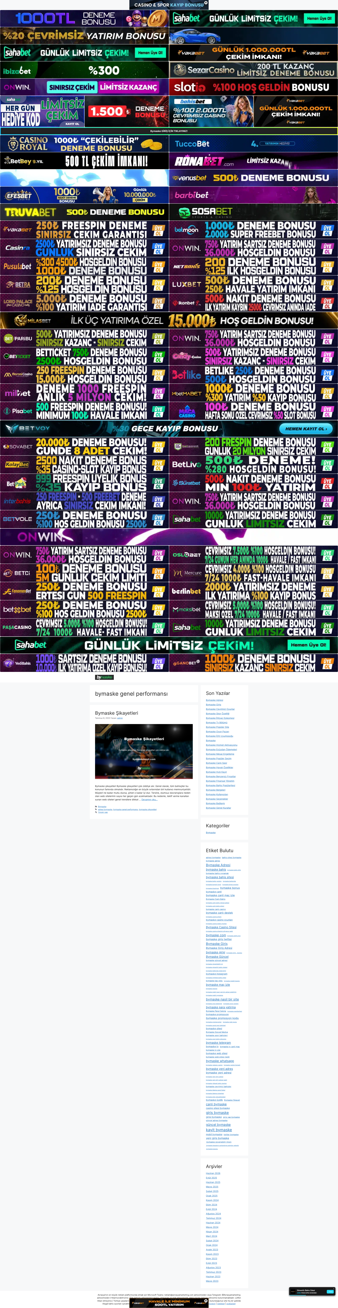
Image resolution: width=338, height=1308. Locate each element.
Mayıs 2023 (212, 1281)
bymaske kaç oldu (214, 981)
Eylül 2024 (211, 1209)
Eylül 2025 (211, 1177)
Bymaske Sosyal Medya (217, 1032)
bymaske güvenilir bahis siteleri (216, 967)
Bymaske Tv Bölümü (216, 722)
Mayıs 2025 (212, 1186)
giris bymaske (217, 1112)
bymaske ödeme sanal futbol (215, 1090)
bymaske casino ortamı (213, 917)
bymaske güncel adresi (216, 960)
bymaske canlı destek (219, 912)
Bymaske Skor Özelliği (217, 713)
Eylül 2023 (211, 1263)
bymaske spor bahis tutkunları (216, 1039)
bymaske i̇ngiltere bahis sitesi (216, 978)
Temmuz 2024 (213, 1218)
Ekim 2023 (211, 1258)
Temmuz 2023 (213, 1272)
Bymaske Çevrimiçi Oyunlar (220, 709)
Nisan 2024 (212, 1231)
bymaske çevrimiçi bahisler (218, 1086)
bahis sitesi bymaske (231, 857)
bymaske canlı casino (216, 909)
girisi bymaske (214, 1117)
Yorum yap (103, 812)
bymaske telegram (218, 1042)
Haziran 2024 (213, 1222)
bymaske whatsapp (220, 1061)
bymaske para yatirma (221, 1007)
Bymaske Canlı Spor (216, 763)
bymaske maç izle (218, 984)
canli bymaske (216, 1104)
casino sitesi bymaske (218, 1108)
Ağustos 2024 (213, 1213)
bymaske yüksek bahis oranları (216, 1083)
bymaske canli (214, 891)
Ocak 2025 (211, 1195)
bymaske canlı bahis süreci (215, 906)
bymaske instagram (216, 973)
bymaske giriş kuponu (234, 953)
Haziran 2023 (213, 1276)
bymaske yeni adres (219, 1068)
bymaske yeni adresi (218, 1072)
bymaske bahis (216, 869)
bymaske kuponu (212, 1149)
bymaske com (216, 935)
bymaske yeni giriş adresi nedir (216, 1080)
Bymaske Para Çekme (216, 1011)
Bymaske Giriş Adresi (219, 948)
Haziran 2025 (213, 1182)
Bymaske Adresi (214, 700)
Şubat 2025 (212, 1191)
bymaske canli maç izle (220, 895)
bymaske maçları (211, 988)
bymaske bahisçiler (229, 881)
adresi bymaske (105, 809)
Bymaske (102, 806)
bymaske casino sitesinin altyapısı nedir (219, 931)
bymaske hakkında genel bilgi (216, 971)
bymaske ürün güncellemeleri (216, 1097)
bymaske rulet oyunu (230, 1022)
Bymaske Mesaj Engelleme (220, 754)
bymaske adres (213, 861)
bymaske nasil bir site (222, 999)
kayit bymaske (219, 1129)
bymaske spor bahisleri (217, 1035)
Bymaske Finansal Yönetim (220, 781)
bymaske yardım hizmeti (232, 1065)
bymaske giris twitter (219, 939)
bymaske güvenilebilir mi (214, 964)
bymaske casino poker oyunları (216, 924)
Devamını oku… (150, 799)
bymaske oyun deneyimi (214, 1004)
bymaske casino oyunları (219, 919)
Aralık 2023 (212, 1249)
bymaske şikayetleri (148, 809)
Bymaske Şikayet (232, 1100)
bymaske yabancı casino (214, 1065)
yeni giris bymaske (217, 1138)
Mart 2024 (211, 1236)
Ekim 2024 (211, 1204)
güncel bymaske (218, 1125)
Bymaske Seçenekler (217, 799)
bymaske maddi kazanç (232, 981)
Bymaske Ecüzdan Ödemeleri (221, 749)
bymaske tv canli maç (230, 1046)
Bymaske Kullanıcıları (217, 794)
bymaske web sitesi (216, 1053)
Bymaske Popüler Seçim (218, 758)
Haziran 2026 (213, 1173)
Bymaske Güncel (217, 956)
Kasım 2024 (212, 1200)
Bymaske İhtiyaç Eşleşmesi (220, 718)
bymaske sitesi (214, 1028)
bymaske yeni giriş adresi (214, 1077)
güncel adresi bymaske (216, 1120)
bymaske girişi (215, 952)
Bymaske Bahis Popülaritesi (220, 785)
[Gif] (169, 320)
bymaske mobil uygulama (214, 995)
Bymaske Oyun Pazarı (217, 731)
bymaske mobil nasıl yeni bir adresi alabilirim (221, 992)
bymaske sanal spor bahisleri (216, 1025)
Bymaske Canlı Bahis (215, 899)
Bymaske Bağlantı (215, 803)
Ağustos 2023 (213, 1267)
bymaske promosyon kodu (222, 1018)
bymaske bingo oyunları (230, 884)
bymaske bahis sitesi (220, 877)
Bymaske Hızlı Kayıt (216, 772)
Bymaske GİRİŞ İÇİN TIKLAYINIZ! (169, 131)
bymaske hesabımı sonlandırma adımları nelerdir (222, 1145)
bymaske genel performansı (125, 809)
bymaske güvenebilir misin (218, 1142)
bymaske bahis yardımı (214, 881)
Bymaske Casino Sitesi (221, 927)
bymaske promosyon (217, 1014)
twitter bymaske (231, 1134)
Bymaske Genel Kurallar (218, 808)
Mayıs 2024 (212, 1227)
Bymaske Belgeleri (215, 790)
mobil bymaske (214, 1134)
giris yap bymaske (231, 1117)
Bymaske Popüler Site (217, 727)
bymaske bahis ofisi (234, 870)
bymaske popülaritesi (234, 1011)
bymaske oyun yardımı (230, 1004)
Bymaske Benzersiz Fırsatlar (221, 776)
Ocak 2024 (212, 1245)
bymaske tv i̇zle (213, 1050)
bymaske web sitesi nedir (218, 1057)
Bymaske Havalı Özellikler (219, 767)
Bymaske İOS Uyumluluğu (219, 736)
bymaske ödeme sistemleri (215, 1093)
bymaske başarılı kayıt (213, 884)
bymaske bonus (230, 888)
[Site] (84, 230)
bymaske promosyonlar (214, 1022)
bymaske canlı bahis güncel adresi (217, 903)
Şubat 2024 (212, 1240)
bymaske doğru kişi (234, 936)
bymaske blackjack (212, 888)
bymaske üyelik (214, 1100)
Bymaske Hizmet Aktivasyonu (221, 745)
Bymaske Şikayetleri (116, 713)
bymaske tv (212, 1046)
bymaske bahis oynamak (217, 873)
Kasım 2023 (212, 1254)
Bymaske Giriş (213, 704)
